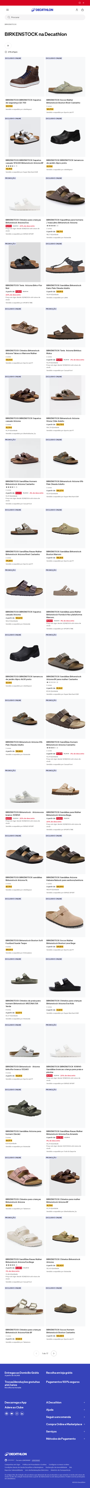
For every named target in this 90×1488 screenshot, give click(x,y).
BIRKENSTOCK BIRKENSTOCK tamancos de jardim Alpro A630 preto (24, 677)
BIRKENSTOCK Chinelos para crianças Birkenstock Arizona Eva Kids (64, 1002)
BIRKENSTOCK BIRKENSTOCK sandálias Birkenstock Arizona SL (24, 878)
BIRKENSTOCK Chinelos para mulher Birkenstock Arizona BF (63, 1200)
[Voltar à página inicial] (42, 9)
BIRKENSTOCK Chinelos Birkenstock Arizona (63, 1260)
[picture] (25, 77)
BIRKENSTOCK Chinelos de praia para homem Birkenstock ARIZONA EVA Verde (23, 1003)
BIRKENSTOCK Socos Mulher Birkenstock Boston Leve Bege (60, 941)
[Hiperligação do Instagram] (17, 1413)
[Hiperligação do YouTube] (12, 1413)
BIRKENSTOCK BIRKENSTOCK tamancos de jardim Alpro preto (65, 161)
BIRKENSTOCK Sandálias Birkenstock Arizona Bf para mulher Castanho (64, 677)
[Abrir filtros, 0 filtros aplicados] (8, 45)
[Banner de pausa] (80, 3)
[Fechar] (83, 3)
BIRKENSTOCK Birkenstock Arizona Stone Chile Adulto (63, 419)
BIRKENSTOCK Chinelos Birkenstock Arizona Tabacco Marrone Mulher (23, 352)
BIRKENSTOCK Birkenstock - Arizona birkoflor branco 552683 (23, 1068)
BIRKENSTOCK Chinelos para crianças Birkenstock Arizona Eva (23, 221)
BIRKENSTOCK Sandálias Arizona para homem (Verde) (24, 1132)
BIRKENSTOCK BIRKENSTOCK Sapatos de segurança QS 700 (24, 101)
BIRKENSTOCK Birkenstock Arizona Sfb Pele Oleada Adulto (65, 482)
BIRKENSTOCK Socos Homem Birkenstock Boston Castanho (60, 1331)
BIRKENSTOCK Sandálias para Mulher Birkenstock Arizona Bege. (63, 813)
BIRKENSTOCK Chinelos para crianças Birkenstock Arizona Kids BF (23, 1331)
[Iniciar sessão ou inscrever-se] (77, 10)
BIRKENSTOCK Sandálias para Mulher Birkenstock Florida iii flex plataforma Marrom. (64, 615)
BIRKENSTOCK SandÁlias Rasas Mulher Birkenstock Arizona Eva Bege (24, 1260)
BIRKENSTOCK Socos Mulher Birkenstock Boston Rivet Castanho (63, 101)
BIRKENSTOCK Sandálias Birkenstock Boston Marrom (64, 553)
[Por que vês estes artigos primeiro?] (6, 52)
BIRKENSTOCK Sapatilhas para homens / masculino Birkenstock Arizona (65, 221)
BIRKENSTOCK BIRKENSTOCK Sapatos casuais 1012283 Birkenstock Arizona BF (24, 161)
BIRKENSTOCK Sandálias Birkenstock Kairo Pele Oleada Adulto (64, 286)
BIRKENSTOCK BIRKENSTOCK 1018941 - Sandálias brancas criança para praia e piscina (65, 1069)
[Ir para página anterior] (36, 1353)
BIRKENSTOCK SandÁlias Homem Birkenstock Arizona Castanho (21, 482)
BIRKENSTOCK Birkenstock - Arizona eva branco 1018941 (25, 813)
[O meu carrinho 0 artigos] (82, 10)
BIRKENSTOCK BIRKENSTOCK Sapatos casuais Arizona (24, 419)
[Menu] (7, 10)
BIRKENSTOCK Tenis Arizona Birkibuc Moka (64, 352)
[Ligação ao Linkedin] (22, 1413)
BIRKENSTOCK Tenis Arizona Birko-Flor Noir (24, 286)
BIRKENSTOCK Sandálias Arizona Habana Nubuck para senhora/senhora (64, 878)
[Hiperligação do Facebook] (6, 1413)
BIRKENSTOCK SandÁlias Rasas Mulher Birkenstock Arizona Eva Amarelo (64, 1132)
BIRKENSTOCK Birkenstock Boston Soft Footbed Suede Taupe (24, 941)
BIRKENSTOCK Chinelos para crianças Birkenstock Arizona (23, 1200)
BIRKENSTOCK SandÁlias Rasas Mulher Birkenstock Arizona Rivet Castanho (24, 553)
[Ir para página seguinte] (54, 1353)
